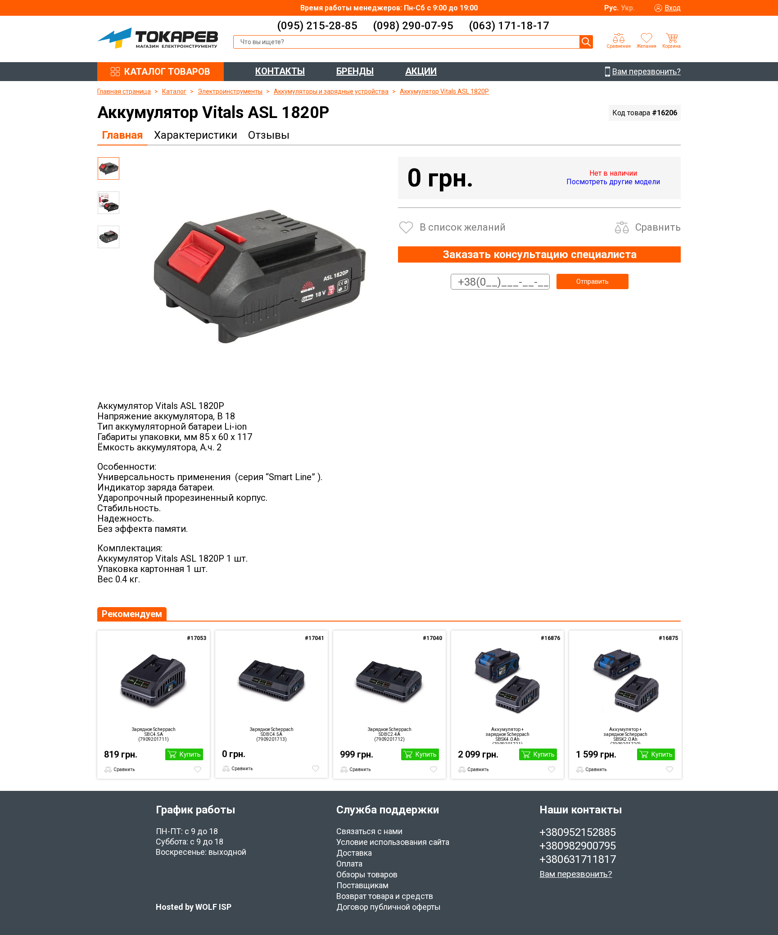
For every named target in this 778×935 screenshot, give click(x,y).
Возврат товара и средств (384, 896)
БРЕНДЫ (355, 71)
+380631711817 (577, 859)
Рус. (611, 8)
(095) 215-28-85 (317, 25)
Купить (190, 754)
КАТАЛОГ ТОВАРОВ (167, 71)
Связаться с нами (369, 831)
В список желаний (463, 227)
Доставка (354, 853)
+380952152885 (577, 832)
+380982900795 (577, 846)
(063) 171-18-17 (509, 25)
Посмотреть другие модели (613, 181)
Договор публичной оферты (388, 907)
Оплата (349, 863)
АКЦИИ (421, 71)
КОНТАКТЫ (280, 71)
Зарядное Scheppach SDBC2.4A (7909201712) (390, 734)
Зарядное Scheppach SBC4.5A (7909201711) (154, 734)
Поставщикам (362, 885)
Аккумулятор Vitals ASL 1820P (444, 91)
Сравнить (658, 227)
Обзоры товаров (367, 874)
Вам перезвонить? (575, 874)
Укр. (628, 8)
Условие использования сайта (392, 842)
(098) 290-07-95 (413, 25)
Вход (673, 8)
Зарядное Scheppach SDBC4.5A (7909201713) (272, 734)
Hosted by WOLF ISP (193, 907)
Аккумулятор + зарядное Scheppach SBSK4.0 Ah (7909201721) (507, 735)
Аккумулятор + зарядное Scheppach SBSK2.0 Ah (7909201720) (625, 735)
